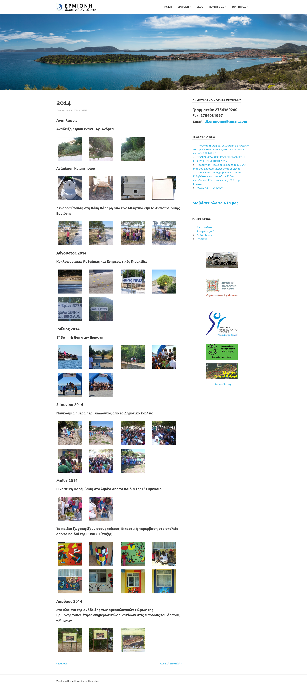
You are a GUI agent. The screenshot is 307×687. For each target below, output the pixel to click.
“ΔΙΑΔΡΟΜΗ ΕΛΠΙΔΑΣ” (210, 187)
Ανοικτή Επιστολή (170, 663)
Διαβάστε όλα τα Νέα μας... (216, 202)
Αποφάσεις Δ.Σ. (206, 231)
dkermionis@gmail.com (226, 121)
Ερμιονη (183, 6)
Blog (200, 6)
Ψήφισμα (202, 238)
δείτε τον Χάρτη (222, 383)
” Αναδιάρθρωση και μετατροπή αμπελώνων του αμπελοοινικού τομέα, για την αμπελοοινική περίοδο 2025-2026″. (221, 149)
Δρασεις (83, 110)
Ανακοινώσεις (205, 227)
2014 (76, 110)
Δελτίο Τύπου (204, 234)
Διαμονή (62, 663)
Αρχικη (167, 6)
